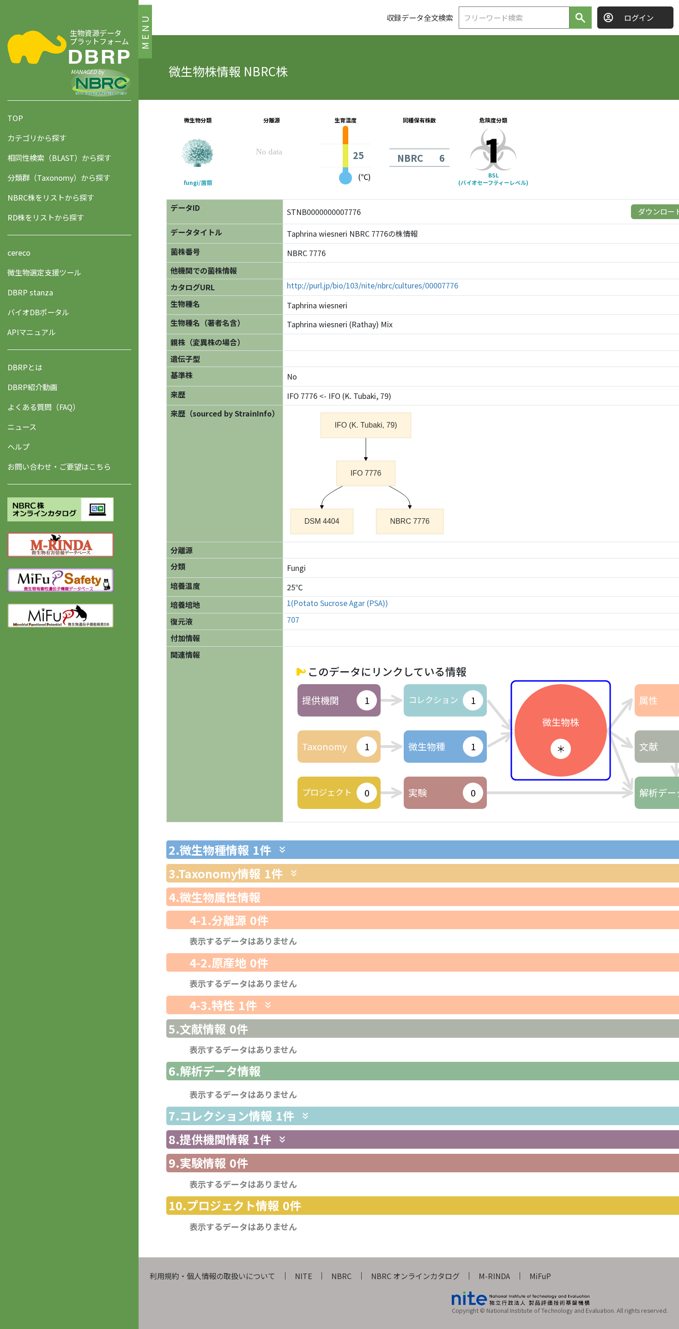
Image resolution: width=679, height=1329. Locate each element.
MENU (145, 31)
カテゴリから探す (37, 137)
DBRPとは (24, 367)
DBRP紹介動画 (32, 386)
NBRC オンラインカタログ (415, 1275)
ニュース (21, 426)
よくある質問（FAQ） (43, 406)
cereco (18, 252)
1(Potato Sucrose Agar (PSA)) (337, 603)
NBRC (341, 1275)
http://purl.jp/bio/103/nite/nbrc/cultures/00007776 (372, 285)
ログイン (639, 17)
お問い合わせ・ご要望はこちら (59, 466)
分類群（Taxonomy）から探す (58, 177)
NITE (303, 1275)
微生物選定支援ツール (44, 272)
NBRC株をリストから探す (50, 197)
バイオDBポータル (38, 312)
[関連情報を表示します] (282, 849)
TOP (15, 117)
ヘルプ (18, 446)
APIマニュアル (31, 331)
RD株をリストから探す (45, 217)
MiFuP (540, 1275)
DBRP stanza (30, 292)
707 (293, 619)
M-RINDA (494, 1275)
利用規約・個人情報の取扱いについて (212, 1275)
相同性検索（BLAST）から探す (59, 157)
